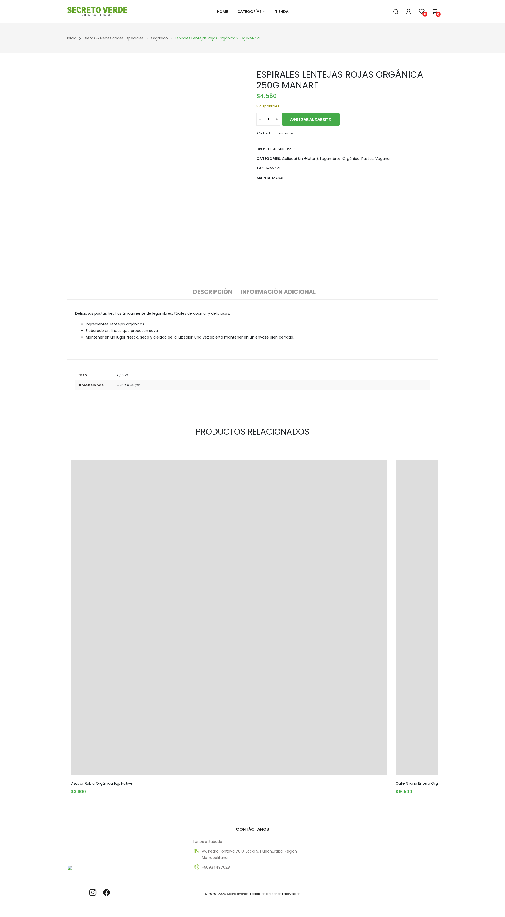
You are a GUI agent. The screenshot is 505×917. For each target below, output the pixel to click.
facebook (106, 892)
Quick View (381, 465)
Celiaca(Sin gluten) (300, 158)
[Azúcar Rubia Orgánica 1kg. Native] (229, 617)
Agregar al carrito (311, 119)
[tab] (212, 292)
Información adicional (278, 292)
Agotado (417, 789)
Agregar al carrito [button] (92, 789)
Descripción (212, 292)
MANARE (273, 168)
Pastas (367, 158)
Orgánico (351, 158)
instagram (93, 892)
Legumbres (330, 158)
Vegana (382, 158)
